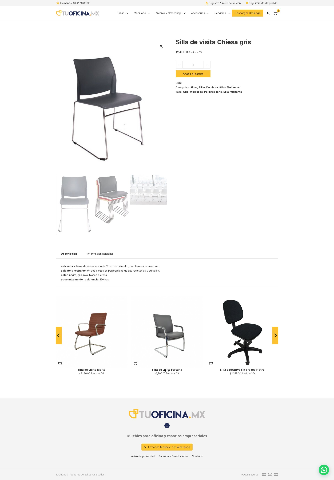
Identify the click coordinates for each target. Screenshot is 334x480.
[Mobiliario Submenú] (149, 13)
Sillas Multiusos (229, 87)
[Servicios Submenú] (229, 13)
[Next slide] (275, 335)
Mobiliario (140, 13)
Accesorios (198, 13)
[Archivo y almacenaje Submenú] (184, 13)
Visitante (236, 91)
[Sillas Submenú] (127, 13)
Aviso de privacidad (143, 456)
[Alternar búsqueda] (268, 13)
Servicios (220, 13)
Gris (186, 91)
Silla (226, 91)
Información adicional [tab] (100, 253)
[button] (60, 363)
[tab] (165, 371)
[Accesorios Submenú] (208, 13)
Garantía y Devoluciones (173, 456)
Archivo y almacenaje (169, 13)
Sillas (121, 13)
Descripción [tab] (69, 253)
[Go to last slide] (59, 335)
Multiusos (196, 91)
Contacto (197, 456)
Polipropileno (213, 91)
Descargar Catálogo (248, 13)
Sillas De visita (208, 87)
